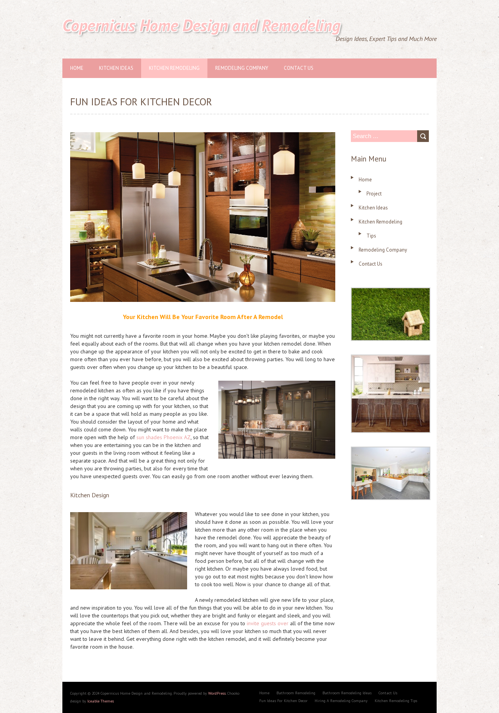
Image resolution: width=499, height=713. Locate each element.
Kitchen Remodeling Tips (396, 700)
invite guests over (267, 623)
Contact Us (298, 68)
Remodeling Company (241, 68)
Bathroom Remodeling (295, 692)
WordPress (217, 693)
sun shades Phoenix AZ (163, 437)
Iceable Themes (100, 701)
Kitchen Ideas (116, 68)
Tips (371, 235)
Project (374, 193)
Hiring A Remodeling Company (341, 700)
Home (76, 68)
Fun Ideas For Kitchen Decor (283, 700)
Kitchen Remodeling (174, 68)
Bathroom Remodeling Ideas (347, 692)
